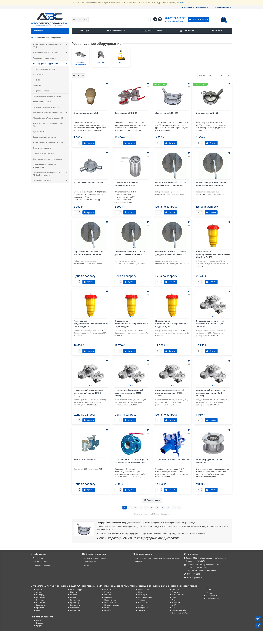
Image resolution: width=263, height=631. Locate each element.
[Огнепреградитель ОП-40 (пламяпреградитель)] (131, 165)
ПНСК (37, 80)
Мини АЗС (37, 85)
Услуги (86, 30)
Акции (86, 565)
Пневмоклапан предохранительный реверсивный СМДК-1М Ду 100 (213, 254)
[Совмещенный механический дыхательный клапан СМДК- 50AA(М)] (213, 373)
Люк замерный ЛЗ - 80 (207, 113)
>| (179, 507)
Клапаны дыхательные (45, 69)
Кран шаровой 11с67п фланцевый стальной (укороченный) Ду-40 (131, 461)
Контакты (181, 3)
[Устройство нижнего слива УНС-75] (172, 443)
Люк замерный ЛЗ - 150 (166, 113)
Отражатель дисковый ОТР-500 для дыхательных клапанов (170, 253)
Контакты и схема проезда (95, 558)
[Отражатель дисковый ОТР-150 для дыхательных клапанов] (172, 165)
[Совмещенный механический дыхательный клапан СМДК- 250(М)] (172, 373)
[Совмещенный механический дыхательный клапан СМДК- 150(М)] (91, 373)
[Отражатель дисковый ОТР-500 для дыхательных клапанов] (172, 235)
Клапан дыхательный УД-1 (87, 113)
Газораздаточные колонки (45, 58)
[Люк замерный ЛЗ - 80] (213, 96)
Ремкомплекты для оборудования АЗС (48, 124)
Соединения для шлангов (44, 137)
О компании (188, 30)
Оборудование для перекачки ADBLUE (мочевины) (46, 173)
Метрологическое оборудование (47, 112)
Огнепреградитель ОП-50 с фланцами (209, 461)
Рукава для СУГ (39, 131)
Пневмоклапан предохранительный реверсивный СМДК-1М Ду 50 (91, 324)
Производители (117, 30)
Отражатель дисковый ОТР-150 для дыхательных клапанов (170, 183)
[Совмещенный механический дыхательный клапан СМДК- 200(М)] (131, 373)
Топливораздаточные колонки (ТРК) (47, 45)
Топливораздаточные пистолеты (48, 142)
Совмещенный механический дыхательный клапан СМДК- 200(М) (129, 393)
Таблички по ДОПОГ (42, 101)
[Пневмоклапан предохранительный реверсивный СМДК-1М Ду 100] (213, 235)
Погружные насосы (41, 91)
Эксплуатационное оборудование (48, 159)
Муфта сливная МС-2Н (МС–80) (88, 182)
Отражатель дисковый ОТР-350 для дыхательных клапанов (130, 253)
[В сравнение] (107, 86)
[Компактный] (83, 75)
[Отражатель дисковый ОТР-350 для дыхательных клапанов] (131, 235)
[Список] (78, 75)
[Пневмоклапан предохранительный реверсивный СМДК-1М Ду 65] (131, 304)
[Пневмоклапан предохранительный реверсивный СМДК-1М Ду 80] (172, 304)
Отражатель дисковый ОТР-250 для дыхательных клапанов (89, 253)
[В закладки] (107, 83)
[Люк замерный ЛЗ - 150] (172, 96)
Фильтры (39, 74)
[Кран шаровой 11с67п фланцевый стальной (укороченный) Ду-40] (131, 443)
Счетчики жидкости (42, 148)
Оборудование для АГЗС (44, 180)
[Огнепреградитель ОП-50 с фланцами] (213, 443)
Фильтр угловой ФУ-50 (85, 459)
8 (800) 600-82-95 (175, 18)
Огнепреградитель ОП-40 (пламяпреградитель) (127, 183)
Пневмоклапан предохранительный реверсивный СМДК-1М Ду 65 (131, 324)
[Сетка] (74, 75)
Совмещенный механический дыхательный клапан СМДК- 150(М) (88, 393)
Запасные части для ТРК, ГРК (45, 52)
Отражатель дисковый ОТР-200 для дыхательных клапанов (211, 183)
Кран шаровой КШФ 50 (126, 113)
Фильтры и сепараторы (43, 153)
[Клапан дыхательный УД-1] (91, 96)
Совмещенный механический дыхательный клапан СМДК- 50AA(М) (210, 393)
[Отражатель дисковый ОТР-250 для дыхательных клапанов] (91, 235)
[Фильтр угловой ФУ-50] (91, 443)
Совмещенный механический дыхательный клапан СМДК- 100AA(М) (210, 324)
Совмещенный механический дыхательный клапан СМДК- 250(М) (169, 393)
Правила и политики (41, 565)
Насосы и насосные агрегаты (46, 107)
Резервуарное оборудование (46, 63)
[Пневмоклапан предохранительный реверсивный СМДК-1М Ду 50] (91, 304)
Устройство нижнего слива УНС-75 (172, 459)
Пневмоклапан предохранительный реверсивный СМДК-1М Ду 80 (172, 324)
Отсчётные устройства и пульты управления (47, 165)
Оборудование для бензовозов (47, 96)
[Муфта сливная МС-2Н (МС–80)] (91, 165)
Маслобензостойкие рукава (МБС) (48, 118)
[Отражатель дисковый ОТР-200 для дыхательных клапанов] (213, 165)
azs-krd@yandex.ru (174, 21)
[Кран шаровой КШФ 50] (131, 96)
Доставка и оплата (40, 561)
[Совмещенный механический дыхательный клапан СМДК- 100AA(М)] (213, 304)
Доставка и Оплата (153, 30)
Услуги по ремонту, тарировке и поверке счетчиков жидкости (157, 559)
